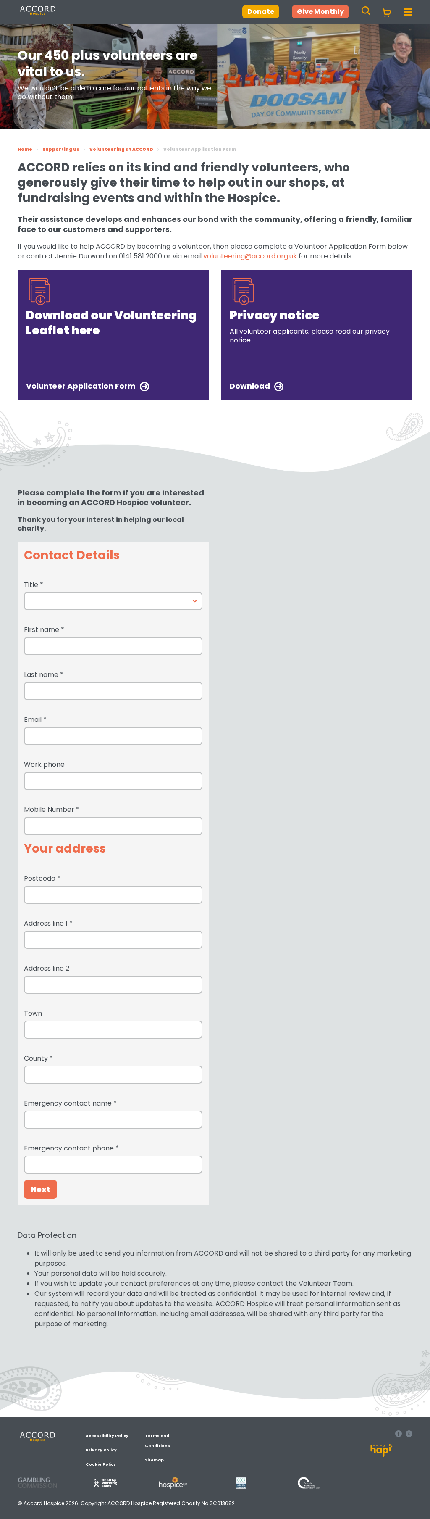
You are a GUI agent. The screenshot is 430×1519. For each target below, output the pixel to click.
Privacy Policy (101, 1450)
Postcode (42, 878)
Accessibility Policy (107, 1435)
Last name (43, 674)
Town (33, 1013)
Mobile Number (51, 809)
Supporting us (60, 149)
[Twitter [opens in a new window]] (409, 1435)
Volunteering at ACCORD (121, 149)
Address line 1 (48, 923)
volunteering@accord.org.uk (250, 256)
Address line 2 (46, 968)
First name (44, 629)
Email (35, 719)
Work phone (44, 764)
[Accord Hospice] (57, 14)
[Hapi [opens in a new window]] (381, 1454)
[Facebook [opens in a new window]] (399, 1435)
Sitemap (154, 1460)
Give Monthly (320, 11)
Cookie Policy (101, 1464)
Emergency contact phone (71, 1148)
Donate (260, 11)
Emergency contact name (70, 1103)
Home (25, 149)
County (38, 1058)
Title (33, 585)
